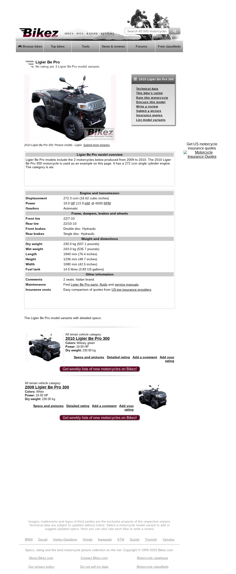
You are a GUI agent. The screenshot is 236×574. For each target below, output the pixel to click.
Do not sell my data (94, 566)
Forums (141, 46)
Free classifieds (169, 46)
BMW (29, 539)
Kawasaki (105, 539)
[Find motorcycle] (174, 31)
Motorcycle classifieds (152, 566)
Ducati (42, 539)
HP (73, 203)
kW (87, 203)
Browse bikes (32, 46)
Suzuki (134, 539)
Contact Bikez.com (94, 558)
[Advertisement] (70, 14)
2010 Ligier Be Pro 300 (156, 79)
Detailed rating (118, 357)
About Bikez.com (41, 558)
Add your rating (167, 359)
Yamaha (168, 539)
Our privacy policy (41, 566)
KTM (120, 539)
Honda (87, 539)
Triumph (151, 539)
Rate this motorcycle (152, 97)
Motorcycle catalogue (152, 558)
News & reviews (113, 46)
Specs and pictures (89, 357)
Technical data (147, 88)
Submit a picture (148, 111)
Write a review (147, 106)
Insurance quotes (149, 115)
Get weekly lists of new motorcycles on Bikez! (100, 369)
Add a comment (145, 357)
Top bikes (58, 46)
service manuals (127, 284)
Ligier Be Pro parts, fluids (89, 284)
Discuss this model (150, 102)
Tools (85, 46)
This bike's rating (149, 93)
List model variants (151, 120)
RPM (107, 203)
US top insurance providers (131, 289)
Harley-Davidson (65, 539)
